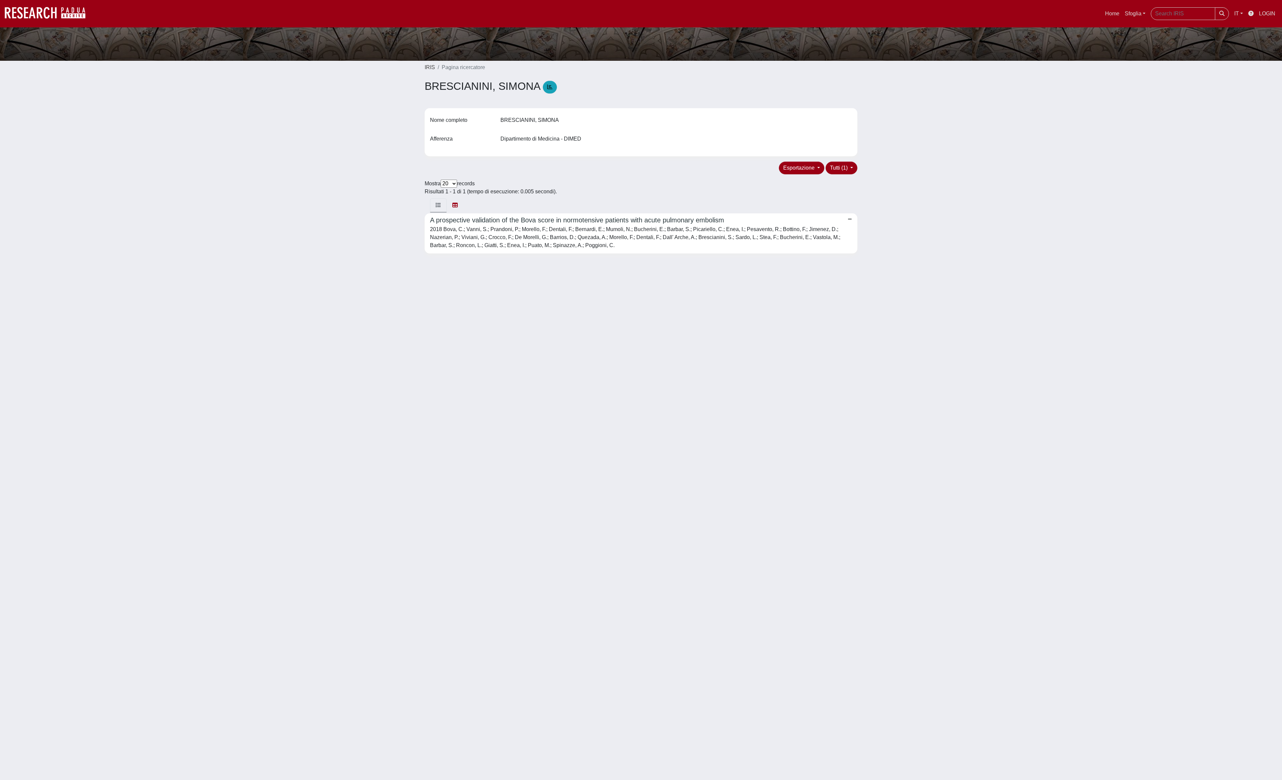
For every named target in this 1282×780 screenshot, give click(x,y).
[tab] (438, 205)
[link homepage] (48, 13)
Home (1112, 13)
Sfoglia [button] (1133, 13)
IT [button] (1236, 13)
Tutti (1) (839, 168)
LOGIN (1267, 13)
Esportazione (799, 168)
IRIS (430, 67)
